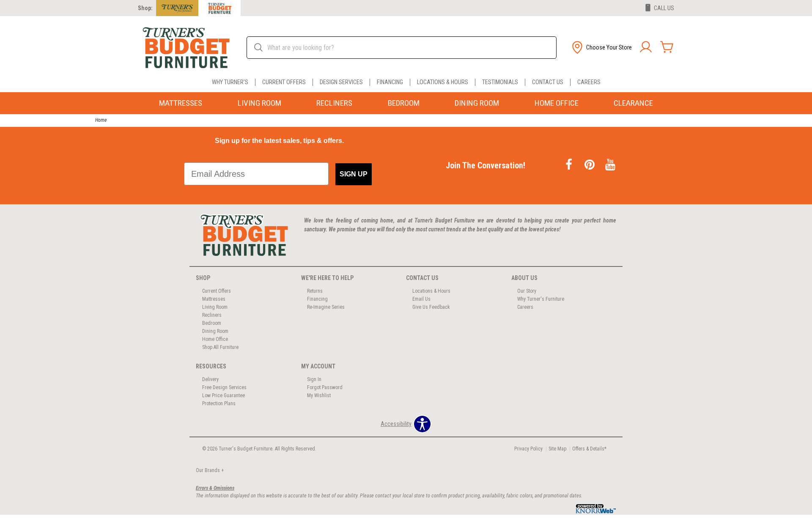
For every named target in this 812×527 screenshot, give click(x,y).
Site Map (557, 449)
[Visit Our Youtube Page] (610, 165)
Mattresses (180, 103)
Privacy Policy (528, 449)
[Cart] (667, 47)
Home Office (557, 103)
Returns (315, 291)
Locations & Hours (442, 82)
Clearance (633, 103)
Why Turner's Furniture (540, 299)
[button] (601, 47)
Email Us (421, 299)
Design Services (341, 82)
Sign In (314, 379)
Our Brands (210, 470)
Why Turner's (230, 82)
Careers (589, 82)
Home (101, 120)
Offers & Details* (589, 449)
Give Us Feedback (431, 307)
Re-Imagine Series (326, 307)
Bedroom (404, 103)
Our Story (526, 291)
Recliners (334, 103)
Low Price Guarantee (223, 395)
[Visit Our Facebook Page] (569, 165)
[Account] (646, 47)
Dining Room (477, 103)
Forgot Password (325, 387)
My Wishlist (319, 395)
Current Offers (284, 82)
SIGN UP (354, 174)
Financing (390, 82)
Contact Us (547, 82)
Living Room (259, 103)
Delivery (210, 379)
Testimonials (500, 82)
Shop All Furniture (220, 347)
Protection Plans (219, 403)
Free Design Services (224, 387)
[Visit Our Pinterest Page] (590, 165)
